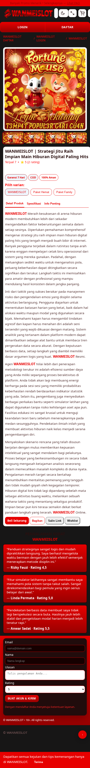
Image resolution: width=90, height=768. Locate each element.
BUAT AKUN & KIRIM (22, 698)
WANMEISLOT (17, 192)
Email (9, 642)
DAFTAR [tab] (67, 27)
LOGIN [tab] (22, 27)
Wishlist (72, 520)
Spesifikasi (34, 203)
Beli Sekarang (17, 521)
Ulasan (10, 667)
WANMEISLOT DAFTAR (12, 38)
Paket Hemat (41, 192)
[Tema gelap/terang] (63, 13)
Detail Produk (14, 203)
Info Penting (52, 203)
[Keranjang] (82, 13)
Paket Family (64, 192)
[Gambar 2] (34, 137)
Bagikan (37, 520)
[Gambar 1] (13, 137)
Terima (38, 762)
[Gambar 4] (77, 137)
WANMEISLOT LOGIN (45, 38)
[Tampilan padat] (72, 13)
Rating (9, 683)
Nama (9, 655)
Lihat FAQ (73, 3)
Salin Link (54, 520)
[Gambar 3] (55, 137)
